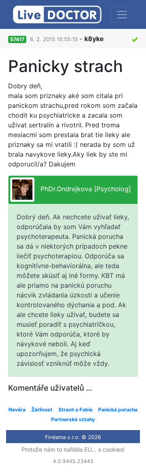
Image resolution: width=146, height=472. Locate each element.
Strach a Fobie (75, 409)
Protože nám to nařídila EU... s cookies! (73, 449)
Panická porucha (117, 409)
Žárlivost (41, 409)
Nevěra (17, 409)
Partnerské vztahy (73, 419)
